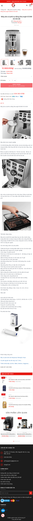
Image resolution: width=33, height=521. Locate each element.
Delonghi (8, 432)
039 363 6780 (19, 94)
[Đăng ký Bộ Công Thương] (5, 500)
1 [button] (13, 441)
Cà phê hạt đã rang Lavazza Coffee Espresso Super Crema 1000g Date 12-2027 (19, 388)
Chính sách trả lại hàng (6, 483)
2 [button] (15, 441)
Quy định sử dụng (5, 481)
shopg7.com (7, 464)
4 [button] (19, 441)
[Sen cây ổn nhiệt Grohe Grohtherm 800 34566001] (4, 396)
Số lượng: (3, 80)
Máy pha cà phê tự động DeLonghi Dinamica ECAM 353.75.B (15, 434)
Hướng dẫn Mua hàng (9, 99)
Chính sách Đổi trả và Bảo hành (9, 475)
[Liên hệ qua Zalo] (3, 511)
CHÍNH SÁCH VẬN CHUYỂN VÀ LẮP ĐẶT (11, 477)
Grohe (10, 378)
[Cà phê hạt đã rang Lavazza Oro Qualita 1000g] (4, 404)
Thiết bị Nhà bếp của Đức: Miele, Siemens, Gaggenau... (15, 363)
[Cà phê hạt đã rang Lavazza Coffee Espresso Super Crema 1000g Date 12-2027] (4, 388)
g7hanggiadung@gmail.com (11, 461)
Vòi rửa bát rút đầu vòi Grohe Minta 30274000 (20, 379)
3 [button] (17, 441)
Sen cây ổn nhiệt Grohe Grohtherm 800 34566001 (18, 396)
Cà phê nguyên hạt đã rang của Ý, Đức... (11, 360)
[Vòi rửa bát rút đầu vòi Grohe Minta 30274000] (4, 379)
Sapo (20, 519)
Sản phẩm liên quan (16, 413)
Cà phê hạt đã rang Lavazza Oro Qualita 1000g (20, 404)
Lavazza (11, 386)
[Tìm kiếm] (26, 6)
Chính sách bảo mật (6, 479)
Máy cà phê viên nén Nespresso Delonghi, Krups (13, 357)
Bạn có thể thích (8, 374)
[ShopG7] (13, 5)
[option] (16, 42)
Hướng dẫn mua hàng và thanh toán (10, 473)
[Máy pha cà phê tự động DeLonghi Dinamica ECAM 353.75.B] (8, 424)
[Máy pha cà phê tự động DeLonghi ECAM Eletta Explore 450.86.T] (24, 424)
